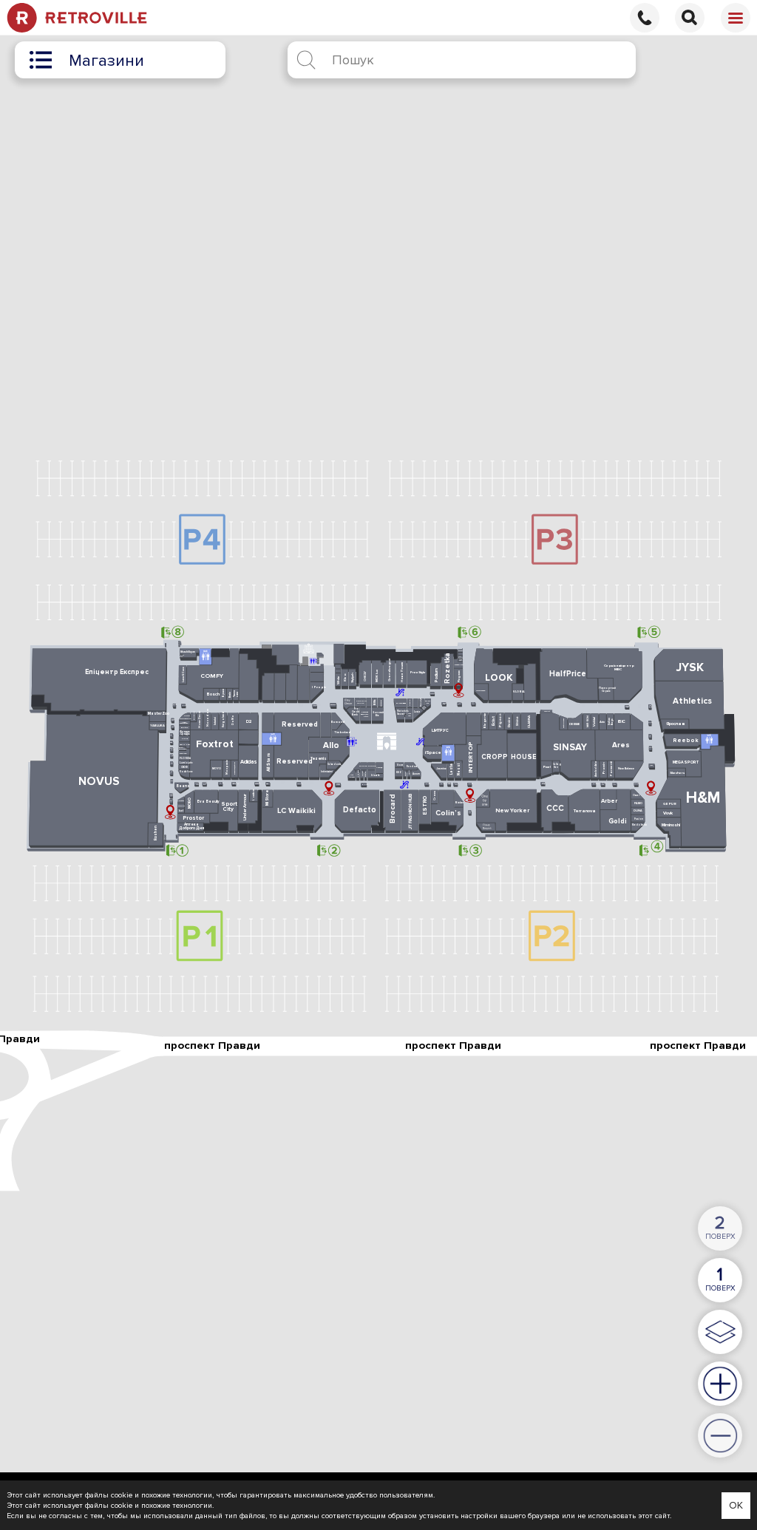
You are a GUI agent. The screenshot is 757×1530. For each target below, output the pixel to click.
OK (736, 1505)
